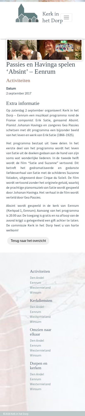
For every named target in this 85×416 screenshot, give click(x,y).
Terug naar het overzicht (28, 240)
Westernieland (40, 287)
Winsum (35, 292)
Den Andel (37, 278)
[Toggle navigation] (66, 17)
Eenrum (35, 282)
